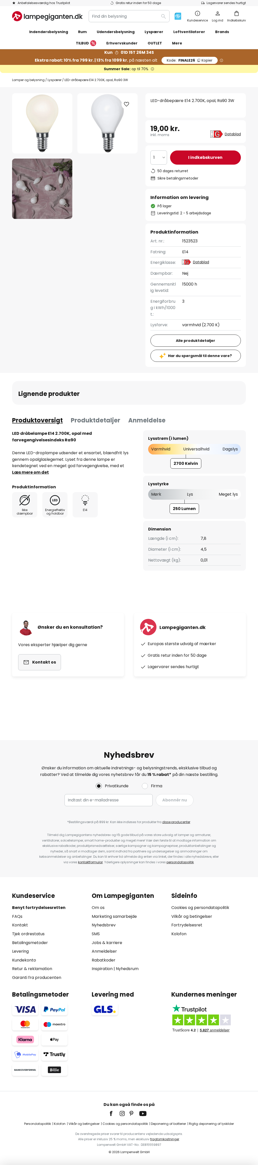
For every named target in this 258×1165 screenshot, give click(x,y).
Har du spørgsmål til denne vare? (200, 355)
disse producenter (176, 822)
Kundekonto (24, 960)
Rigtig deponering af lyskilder (211, 1124)
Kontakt (20, 925)
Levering (20, 951)
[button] (42, 189)
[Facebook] (114, 1113)
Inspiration (102, 969)
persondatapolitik (180, 862)
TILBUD (82, 43)
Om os (98, 907)
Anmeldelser (104, 951)
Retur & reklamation (32, 969)
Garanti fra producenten (36, 977)
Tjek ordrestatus (28, 934)
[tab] (37, 420)
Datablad (233, 134)
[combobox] (129, 16)
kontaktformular (90, 862)
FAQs (17, 916)
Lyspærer (54, 80)
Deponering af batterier (168, 1124)
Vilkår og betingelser (191, 916)
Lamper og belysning (28, 80)
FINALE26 (189, 60)
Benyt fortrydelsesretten (39, 907)
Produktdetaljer (95, 420)
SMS (96, 934)
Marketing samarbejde (114, 916)
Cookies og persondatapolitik (200, 907)
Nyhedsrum (127, 969)
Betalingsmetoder (30, 943)
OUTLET (155, 43)
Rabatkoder (103, 960)
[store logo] (47, 16)
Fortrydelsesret (186, 925)
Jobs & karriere (107, 943)
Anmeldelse (147, 420)
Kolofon (178, 934)
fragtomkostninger (164, 1139)
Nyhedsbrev (104, 925)
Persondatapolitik (37, 1124)
